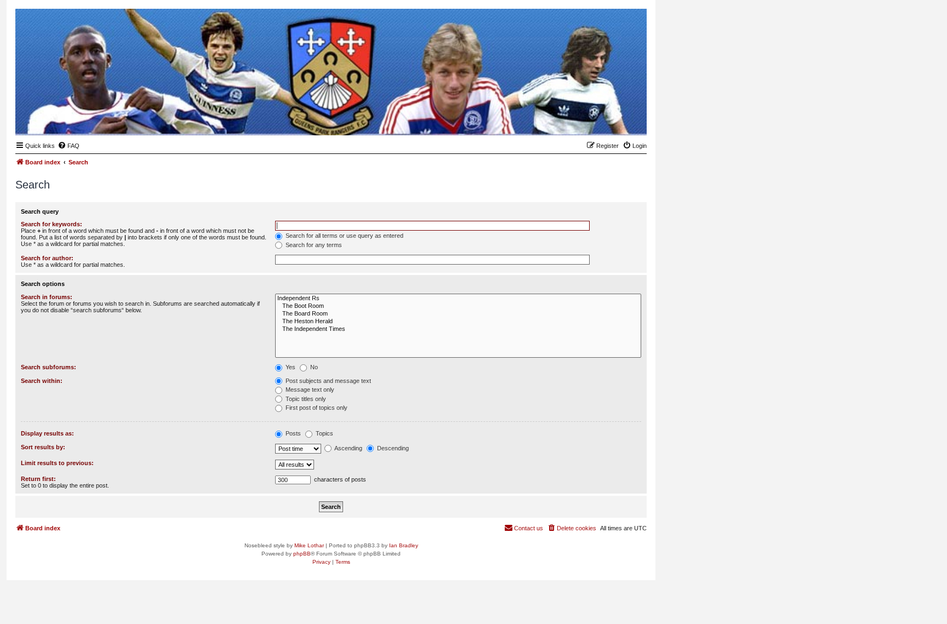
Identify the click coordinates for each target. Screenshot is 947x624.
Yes (289, 367)
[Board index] (584, 118)
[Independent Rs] (458, 298)
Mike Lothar (309, 545)
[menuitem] (68, 145)
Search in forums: (46, 297)
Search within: (41, 380)
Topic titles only (305, 399)
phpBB (302, 554)
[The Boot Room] (458, 306)
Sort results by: (43, 447)
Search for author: (47, 258)
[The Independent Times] (458, 329)
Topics (323, 433)
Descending (392, 448)
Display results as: (47, 433)
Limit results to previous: (57, 463)
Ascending (347, 448)
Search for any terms (313, 245)
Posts (292, 433)
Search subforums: (48, 367)
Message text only (309, 389)
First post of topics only (315, 407)
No (313, 367)
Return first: (38, 479)
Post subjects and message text (327, 380)
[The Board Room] (458, 314)
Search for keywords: (51, 224)
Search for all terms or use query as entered (343, 235)
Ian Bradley (403, 545)
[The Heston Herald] (458, 321)
